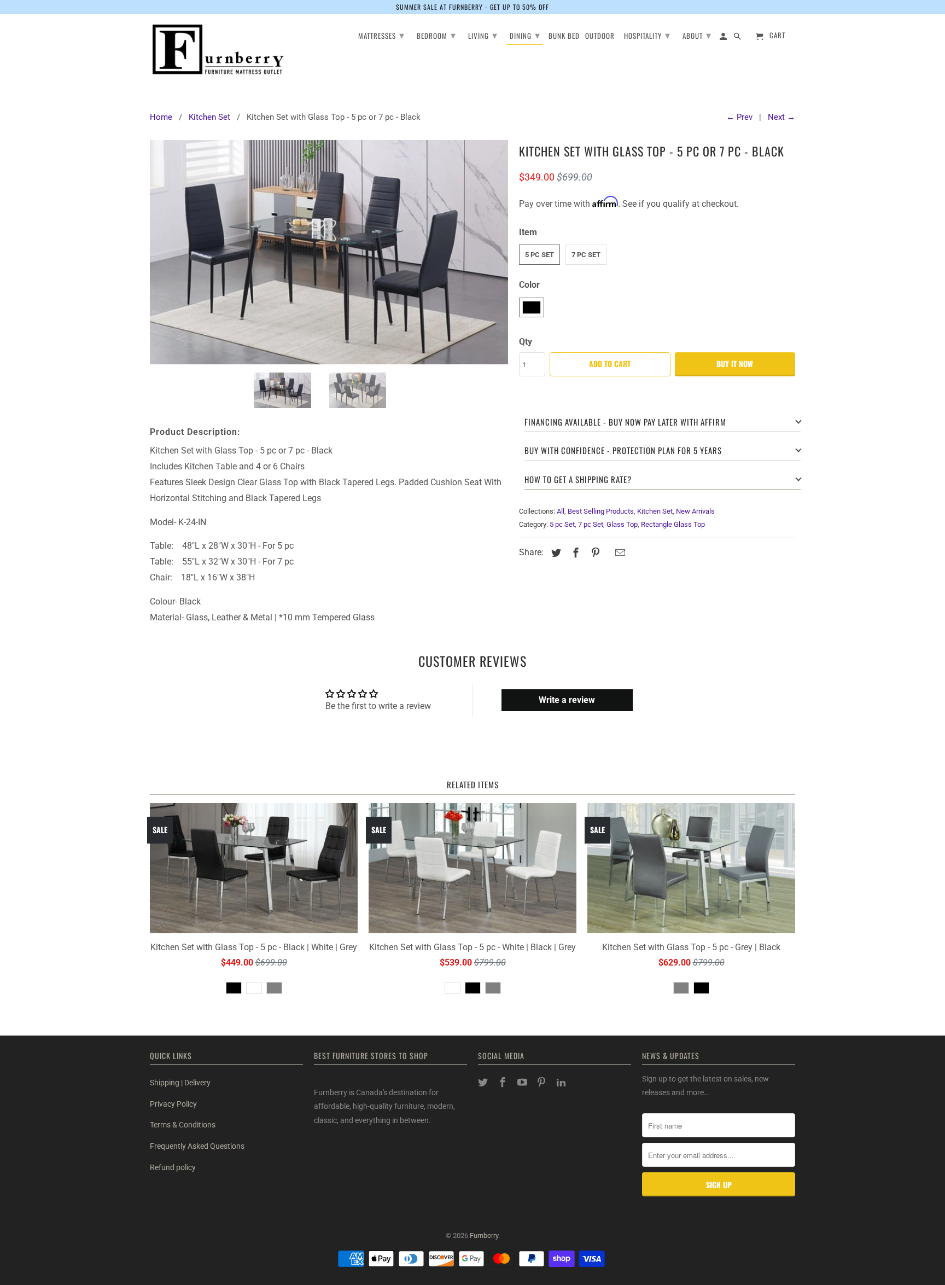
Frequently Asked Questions (197, 1146)
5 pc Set (539, 255)
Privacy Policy (173, 1104)
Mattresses (381, 34)
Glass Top (622, 524)
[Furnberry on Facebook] (504, 1082)
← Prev (739, 117)
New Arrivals (695, 511)
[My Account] (724, 38)
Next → (781, 117)
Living (483, 34)
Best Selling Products (601, 511)
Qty (525, 341)
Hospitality (647, 34)
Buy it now (734, 363)
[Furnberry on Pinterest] (542, 1082)
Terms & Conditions (182, 1124)
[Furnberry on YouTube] (523, 1082)
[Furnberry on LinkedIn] (562, 1082)
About (696, 34)
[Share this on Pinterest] (594, 553)
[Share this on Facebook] (574, 553)
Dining (525, 34)
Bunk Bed (564, 36)
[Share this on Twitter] (554, 553)
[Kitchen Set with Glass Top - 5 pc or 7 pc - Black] (329, 252)
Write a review (567, 700)
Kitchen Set (655, 511)
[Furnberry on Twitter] (484, 1082)
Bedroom (436, 34)
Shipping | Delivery (180, 1082)
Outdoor (600, 36)
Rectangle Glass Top (673, 524)
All (560, 511)
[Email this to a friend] (618, 553)
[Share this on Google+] (607, 554)
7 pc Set (585, 255)
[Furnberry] (218, 49)
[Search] (738, 38)
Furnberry (484, 1235)
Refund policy (173, 1167)
